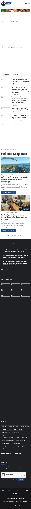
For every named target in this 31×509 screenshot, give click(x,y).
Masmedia (15, 493)
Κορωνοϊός (24, 437)
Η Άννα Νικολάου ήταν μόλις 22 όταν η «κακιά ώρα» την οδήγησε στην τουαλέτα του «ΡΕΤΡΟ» (21, 81)
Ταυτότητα (12, 496)
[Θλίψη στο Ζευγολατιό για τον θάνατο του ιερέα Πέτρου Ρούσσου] (5, 118)
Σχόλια (26, 74)
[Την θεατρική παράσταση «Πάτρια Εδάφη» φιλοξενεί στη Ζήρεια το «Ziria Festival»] (5, 297)
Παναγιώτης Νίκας (15, 443)
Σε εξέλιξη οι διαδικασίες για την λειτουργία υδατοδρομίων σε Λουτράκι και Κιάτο (14, 217)
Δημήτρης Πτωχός (17, 435)
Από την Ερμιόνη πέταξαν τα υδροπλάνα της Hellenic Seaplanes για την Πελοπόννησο (14, 179)
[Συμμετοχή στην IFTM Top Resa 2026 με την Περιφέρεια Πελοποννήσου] (25, 286)
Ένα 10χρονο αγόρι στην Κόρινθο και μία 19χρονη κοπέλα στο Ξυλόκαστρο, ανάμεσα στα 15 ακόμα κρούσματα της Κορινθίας (21, 100)
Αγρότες (4, 426)
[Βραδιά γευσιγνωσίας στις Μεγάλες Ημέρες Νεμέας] (25, 291)
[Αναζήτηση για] (26, 4)
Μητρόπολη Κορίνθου (21, 440)
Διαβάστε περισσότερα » (8, 192)
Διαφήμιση (18, 496)
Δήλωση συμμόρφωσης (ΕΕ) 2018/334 (12, 501)
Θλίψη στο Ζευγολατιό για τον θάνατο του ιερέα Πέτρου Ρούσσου (20, 117)
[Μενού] (29, 4)
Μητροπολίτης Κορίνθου (8, 440)
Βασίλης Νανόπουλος (13, 426)
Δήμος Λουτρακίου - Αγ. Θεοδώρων (10, 432)
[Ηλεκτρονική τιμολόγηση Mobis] (15, 235)
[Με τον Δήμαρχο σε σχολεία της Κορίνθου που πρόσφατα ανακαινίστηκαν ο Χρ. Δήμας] (15, 286)
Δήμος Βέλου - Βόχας (7, 429)
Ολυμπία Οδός (5, 443)
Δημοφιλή (6, 74)
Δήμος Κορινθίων (18, 429)
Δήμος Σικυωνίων (6, 435)
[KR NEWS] (6, 3)
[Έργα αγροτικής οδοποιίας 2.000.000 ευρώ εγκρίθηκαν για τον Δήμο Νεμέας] (15, 356)
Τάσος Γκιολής (19, 446)
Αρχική (4, 149)
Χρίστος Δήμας (5, 448)
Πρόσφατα (16, 74)
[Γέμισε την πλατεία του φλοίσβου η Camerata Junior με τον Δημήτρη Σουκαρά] (5, 286)
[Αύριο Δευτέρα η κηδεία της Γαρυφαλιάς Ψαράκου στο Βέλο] (5, 110)
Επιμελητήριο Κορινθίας (7, 437)
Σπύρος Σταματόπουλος (7, 446)
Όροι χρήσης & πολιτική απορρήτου (15, 498)
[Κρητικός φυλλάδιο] (15, 10)
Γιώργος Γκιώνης (25, 426)
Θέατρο (17, 437)
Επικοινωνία (25, 501)
